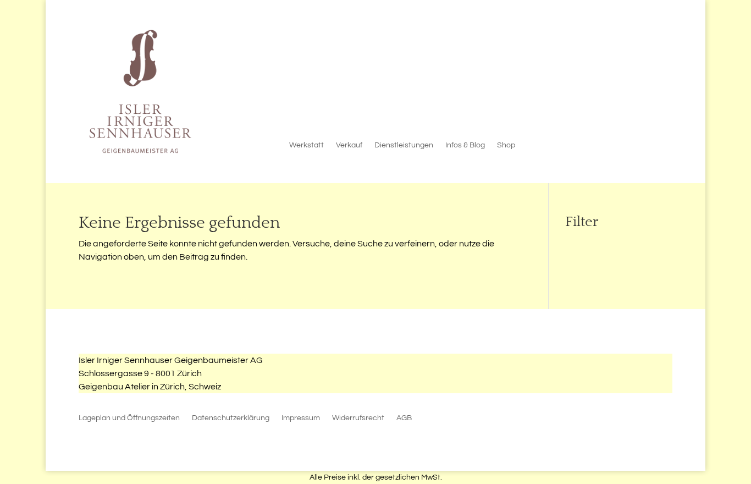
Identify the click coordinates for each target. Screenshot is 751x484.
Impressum (300, 418)
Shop (506, 145)
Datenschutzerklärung (230, 418)
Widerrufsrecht (358, 418)
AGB (404, 418)
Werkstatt (306, 145)
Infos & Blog (465, 145)
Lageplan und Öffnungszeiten (129, 418)
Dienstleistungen (403, 145)
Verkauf (349, 145)
